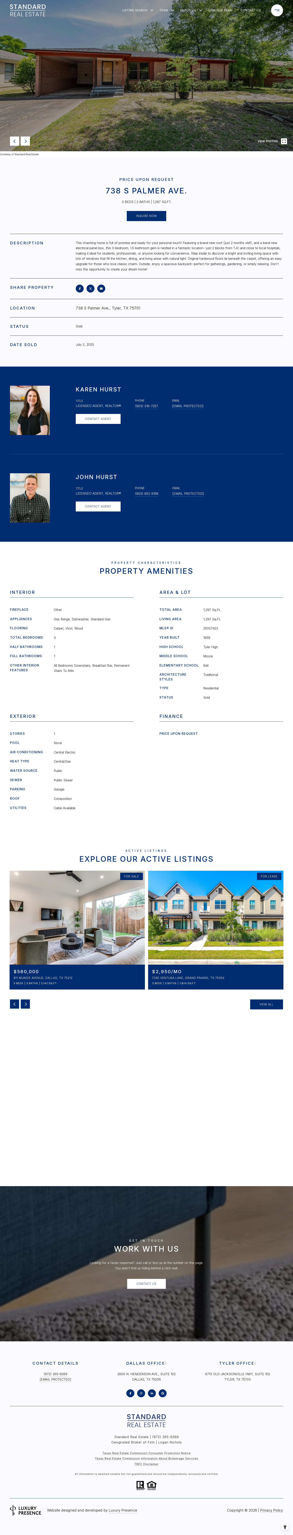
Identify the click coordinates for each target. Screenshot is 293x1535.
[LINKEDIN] (152, 1393)
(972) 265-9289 (55, 1374)
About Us (188, 10)
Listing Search (134, 10)
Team (163, 10)
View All (267, 1004)
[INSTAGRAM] (141, 1393)
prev (14, 141)
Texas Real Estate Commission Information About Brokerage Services (146, 1458)
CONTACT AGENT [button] (98, 419)
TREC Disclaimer (146, 1464)
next (25, 141)
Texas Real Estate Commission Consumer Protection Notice (146, 1453)
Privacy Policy (271, 1510)
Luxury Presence (123, 1510)
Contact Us (251, 10)
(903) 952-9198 (146, 494)
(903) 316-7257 (146, 406)
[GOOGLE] (163, 1393)
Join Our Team (220, 10)
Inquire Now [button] (146, 216)
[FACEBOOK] (130, 1393)
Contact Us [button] (146, 1283)
